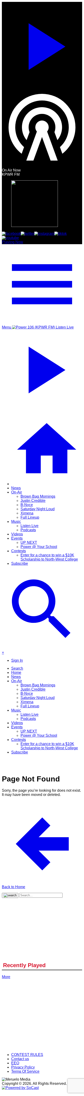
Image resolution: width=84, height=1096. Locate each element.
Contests (18, 551)
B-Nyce (27, 505)
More (6, 977)
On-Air (16, 492)
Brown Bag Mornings (38, 496)
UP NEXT (29, 543)
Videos (17, 534)
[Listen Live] (42, 44)
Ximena (27, 513)
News (16, 488)
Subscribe (19, 563)
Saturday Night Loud (38, 509)
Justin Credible (33, 501)
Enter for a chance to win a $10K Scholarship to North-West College (49, 557)
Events (17, 538)
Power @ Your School (39, 547)
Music (16, 522)
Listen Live (29, 526)
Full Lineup (30, 517)
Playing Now (12, 242)
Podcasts (28, 530)
